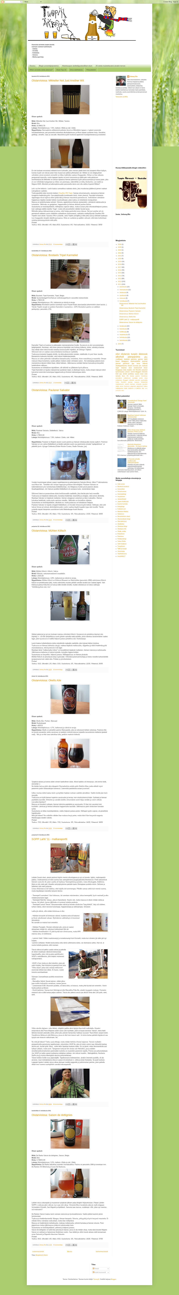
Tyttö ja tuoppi (122, 549)
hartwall (144, 366)
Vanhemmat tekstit (102, 1251)
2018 (120, 264)
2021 (120, 256)
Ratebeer (121, 536)
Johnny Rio (133, 76)
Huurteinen (121, 496)
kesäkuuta (123, 326)
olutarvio (125, 354)
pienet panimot (122, 363)
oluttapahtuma (121, 366)
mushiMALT (121, 556)
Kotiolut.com (122, 509)
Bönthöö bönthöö (123, 486)
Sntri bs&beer (122, 544)
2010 (120, 344)
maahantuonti (120, 384)
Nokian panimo (135, 376)
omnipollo (138, 384)
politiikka (131, 374)
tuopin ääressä (139, 354)
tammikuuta (124, 340)
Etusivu (32, 66)
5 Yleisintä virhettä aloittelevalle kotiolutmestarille (133, 460)
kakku (145, 386)
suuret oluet (139, 374)
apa (120, 374)
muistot (127, 384)
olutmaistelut (135, 361)
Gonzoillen (121, 489)
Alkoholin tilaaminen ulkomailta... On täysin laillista (137, 445)
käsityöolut (144, 382)
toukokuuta (123, 329)
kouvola (135, 366)
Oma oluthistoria (76, 70)
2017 (120, 267)
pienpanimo (134, 356)
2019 (120, 261)
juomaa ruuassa (133, 382)
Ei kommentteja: (58, 244)
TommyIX (96, 1279)
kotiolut (127, 359)
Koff (117, 374)
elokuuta (123, 298)
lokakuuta (123, 292)
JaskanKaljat (122, 499)
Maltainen (121, 514)
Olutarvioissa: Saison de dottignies (52, 1114)
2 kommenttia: (57, 382)
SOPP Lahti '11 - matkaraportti (49, 839)
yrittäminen (119, 380)
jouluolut (144, 370)
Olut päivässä (122, 521)
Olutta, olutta (122, 531)
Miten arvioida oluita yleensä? (41, 70)
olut (117, 354)
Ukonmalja (121, 551)
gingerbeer (140, 386)
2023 (120, 250)
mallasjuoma (119, 388)
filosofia (138, 370)
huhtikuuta (123, 332)
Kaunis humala (122, 504)
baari (118, 361)
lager (117, 368)
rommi (133, 372)
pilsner (127, 372)
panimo (134, 359)
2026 (120, 244)
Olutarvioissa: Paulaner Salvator (51, 390)
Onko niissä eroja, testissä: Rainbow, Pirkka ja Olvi (136, 430)
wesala (118, 376)
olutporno (131, 388)
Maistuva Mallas (123, 511)
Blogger (113, 1279)
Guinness (127, 386)
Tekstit (96, 1268)
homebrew (144, 376)
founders (123, 382)
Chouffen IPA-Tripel (65, 193)
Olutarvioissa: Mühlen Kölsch (49, 530)
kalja (124, 370)
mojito (125, 388)
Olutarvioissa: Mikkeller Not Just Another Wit (58, 80)
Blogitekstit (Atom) (42, 1255)
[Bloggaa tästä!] (69, 244)
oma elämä (142, 363)
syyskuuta (123, 295)
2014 (120, 276)
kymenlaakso (120, 372)
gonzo (140, 359)
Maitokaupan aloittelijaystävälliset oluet (77, 66)
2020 (120, 258)
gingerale (133, 386)
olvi (134, 370)
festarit (130, 366)
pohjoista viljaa (120, 390)
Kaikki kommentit (100, 1272)
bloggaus (125, 361)
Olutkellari (121, 524)
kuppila (129, 370)
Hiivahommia (122, 491)
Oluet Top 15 (61, 70)
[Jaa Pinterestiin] (76, 244)
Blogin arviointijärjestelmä (49, 66)
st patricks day (139, 388)
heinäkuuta (123, 301)
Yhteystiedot (91, 70)
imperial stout (126, 368)
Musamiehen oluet (124, 516)
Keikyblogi (121, 506)
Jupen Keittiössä (123, 501)
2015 (120, 273)
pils (140, 366)
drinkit (125, 374)
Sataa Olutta (122, 541)
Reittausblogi (122, 539)
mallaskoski (127, 378)
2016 (120, 270)
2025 (120, 247)
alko (145, 357)
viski (145, 374)
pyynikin (144, 384)
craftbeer (119, 359)
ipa (133, 363)
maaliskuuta (124, 334)
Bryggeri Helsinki (141, 372)
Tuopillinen (121, 546)
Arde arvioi (121, 484)
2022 (120, 253)
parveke (137, 380)
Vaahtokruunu (122, 554)
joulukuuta (123, 287)
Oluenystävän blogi (124, 519)
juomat (144, 361)
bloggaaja (119, 370)
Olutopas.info (122, 529)
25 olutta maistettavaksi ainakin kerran (110, 66)
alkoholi (120, 356)
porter (141, 378)
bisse (145, 368)
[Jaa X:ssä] (71, 244)
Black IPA (125, 376)
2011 (120, 284)
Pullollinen (121, 534)
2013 (120, 278)
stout (145, 378)
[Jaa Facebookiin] (73, 244)
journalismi (119, 378)
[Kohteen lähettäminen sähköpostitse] (67, 244)
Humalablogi (122, 494)
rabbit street (119, 386)
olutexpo (132, 384)
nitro (146, 388)
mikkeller (131, 380)
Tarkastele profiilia (122, 97)
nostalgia (134, 378)
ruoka (117, 382)
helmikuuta (123, 337)
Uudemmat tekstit (38, 1251)
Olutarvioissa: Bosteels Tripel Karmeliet (55, 255)
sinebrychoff (138, 368)
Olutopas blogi (122, 526)
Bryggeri (125, 380)
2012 (120, 281)
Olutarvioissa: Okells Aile (46, 680)
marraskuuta (124, 290)
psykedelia (144, 380)
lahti (145, 359)
